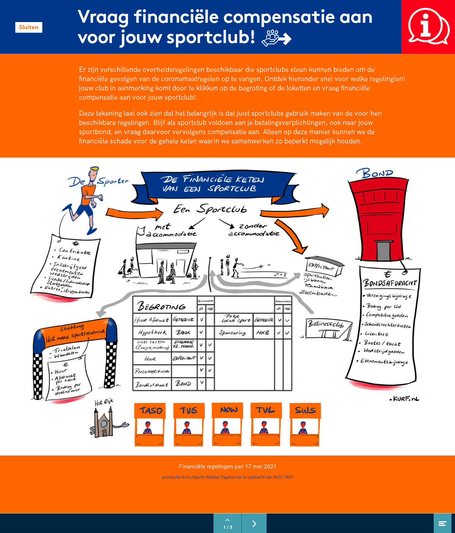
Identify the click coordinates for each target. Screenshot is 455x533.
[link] (428, 27)
